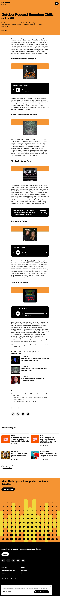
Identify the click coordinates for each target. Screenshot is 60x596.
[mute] (46, 90)
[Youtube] (23, 560)
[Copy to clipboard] (13, 414)
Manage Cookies (7, 591)
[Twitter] (8, 560)
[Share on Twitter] (18, 414)
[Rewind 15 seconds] (13, 90)
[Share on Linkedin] (28, 414)
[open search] (52, 3)
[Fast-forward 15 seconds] (22, 90)
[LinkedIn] (3, 560)
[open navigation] (57, 3)
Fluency (3, 573)
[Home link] (5, 3)
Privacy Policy (44, 588)
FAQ (22, 573)
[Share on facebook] (23, 414)
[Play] (18, 90)
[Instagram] (13, 560)
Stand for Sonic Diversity (9, 579)
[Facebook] (18, 560)
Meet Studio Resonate (8, 570)
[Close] (50, 586)
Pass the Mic (5, 576)
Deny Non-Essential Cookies (41, 591)
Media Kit (24, 570)
